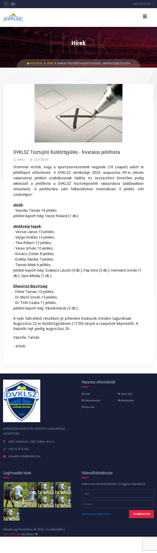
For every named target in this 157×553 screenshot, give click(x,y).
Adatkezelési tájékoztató (96, 514)
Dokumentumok (92, 400)
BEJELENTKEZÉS (142, 4)
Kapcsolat (89, 407)
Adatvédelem (127, 400)
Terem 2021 (126, 394)
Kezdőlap (36, 63)
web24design (11, 534)
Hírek (50, 63)
